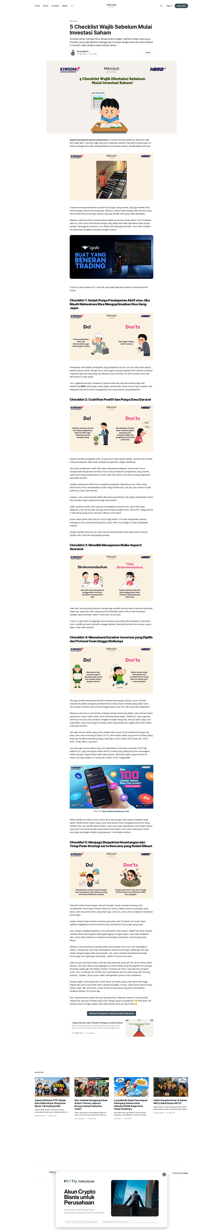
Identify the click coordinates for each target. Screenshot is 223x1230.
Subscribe (181, 6)
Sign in (169, 6)
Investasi (55, 6)
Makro (65, 6)
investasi (73, 21)
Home (37, 6)
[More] (72, 6)
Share (148, 52)
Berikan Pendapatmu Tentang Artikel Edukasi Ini (111, 1013)
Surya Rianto (83, 51)
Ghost (185, 1173)
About (45, 6)
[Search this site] (161, 6)
